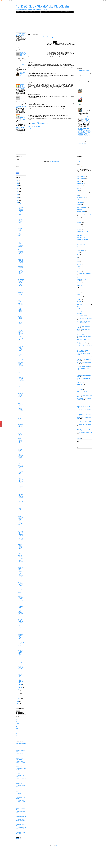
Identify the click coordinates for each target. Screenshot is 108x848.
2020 (18, 188)
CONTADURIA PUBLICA (81, 211)
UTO (46, 11)
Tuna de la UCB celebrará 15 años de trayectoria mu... (20, 368)
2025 (18, 180)
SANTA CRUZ (79, 301)
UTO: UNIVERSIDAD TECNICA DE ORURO (84, 432)
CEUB (78, 193)
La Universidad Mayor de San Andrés (21, 476)
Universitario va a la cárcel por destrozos (21, 667)
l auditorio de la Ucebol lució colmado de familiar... (20, 276)
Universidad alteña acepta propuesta (20, 597)
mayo (19, 693)
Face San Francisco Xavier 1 (82, 159)
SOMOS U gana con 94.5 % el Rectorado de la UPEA (23, 97)
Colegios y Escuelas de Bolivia (84, 97)
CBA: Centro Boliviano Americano (82, 192)
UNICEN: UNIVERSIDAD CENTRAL (83, 366)
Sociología (78, 308)
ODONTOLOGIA (79, 285)
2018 (18, 191)
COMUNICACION (80, 202)
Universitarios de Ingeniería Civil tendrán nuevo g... (20, 225)
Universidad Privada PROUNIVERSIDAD (19, 759)
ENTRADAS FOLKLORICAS (82, 237)
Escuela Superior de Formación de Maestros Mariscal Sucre (83, 244)
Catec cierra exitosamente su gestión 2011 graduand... (20, 327)
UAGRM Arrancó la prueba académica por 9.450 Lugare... (21, 440)
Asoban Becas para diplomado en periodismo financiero (20, 528)
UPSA (17, 737)
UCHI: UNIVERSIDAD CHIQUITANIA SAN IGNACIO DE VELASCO (84, 351)
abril (19, 695)
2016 (18, 194)
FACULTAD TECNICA (80, 250)
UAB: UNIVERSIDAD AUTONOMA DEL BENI (84, 318)
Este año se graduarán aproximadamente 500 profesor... (20, 321)
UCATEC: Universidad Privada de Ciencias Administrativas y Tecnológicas (84, 343)
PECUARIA (78, 292)
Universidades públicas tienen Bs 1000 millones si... (20, 612)
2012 (18, 200)
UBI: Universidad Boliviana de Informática (84, 336)
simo (77, 306)
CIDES (78, 195)
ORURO (78, 290)
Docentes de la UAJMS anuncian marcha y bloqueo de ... (20, 414)
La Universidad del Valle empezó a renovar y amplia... (20, 569)
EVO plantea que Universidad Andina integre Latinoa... (20, 420)
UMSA (54, 11)
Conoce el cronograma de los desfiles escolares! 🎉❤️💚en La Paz (86, 99)
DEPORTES (79, 219)
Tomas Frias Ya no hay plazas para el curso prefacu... (20, 213)
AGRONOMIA (79, 181)
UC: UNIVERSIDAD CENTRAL (82, 339)
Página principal (79, 443)
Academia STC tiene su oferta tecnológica (20, 560)
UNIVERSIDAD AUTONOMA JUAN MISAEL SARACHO (21, 820)
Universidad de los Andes (20, 764)
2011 (18, 202)
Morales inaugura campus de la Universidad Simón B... (20, 435)
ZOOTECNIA (79, 438)
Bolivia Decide (79, 161)
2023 (18, 183)
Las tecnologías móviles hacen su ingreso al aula (20, 513)
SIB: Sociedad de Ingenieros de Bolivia (83, 304)
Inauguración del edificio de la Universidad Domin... (21, 593)
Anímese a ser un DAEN (20, 64)
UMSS (50, 11)
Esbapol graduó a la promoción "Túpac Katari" (20, 299)
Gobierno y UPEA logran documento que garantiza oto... (20, 663)
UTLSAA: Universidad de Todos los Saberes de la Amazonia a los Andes (84, 430)
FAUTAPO (78, 252)
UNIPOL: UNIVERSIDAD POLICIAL (83, 373)
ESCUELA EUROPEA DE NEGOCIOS (21, 617)
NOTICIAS (78, 283)
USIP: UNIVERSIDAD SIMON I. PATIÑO (84, 419)
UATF (17, 730)
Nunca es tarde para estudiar (20, 264)
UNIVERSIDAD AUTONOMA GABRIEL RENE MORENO (21, 828)
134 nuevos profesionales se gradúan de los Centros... (20, 430)
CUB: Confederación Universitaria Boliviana (84, 214)
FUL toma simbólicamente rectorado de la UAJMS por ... (20, 337)
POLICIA (78, 294)
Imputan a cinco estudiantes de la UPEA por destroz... (20, 671)
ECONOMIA (79, 227)
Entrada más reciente (33, 157)
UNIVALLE (17, 738)
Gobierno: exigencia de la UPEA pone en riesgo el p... (20, 607)
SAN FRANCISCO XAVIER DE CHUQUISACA (20, 822)
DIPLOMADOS (79, 222)
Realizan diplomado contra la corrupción (20, 505)
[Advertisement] (49, 22)
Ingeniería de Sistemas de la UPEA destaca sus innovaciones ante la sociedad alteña (21, 55)
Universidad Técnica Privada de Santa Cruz (21, 746)
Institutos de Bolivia (82, 143)
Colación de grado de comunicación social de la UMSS (20, 220)
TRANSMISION (79, 313)
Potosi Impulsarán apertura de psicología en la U (20, 353)
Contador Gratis (18, 838)
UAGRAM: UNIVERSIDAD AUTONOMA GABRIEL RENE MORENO (83, 322)
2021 (18, 186)
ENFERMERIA (79, 235)
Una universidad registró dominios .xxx (20, 425)
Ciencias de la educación (81, 197)
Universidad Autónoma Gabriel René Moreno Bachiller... (20, 451)
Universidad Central (19, 766)
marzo (19, 696)
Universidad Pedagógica (81, 387)
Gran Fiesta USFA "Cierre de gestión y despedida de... (20, 359)
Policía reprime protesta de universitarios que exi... (20, 681)
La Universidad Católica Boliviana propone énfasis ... (20, 551)
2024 (18, 182)
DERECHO (78, 220)
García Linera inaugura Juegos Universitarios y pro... (20, 522)
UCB (34, 11)
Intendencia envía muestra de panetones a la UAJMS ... (20, 462)
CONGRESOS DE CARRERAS (82, 207)
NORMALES (79, 282)
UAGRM (22, 11)
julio (19, 690)
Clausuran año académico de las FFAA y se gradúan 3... (21, 395)
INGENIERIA (79, 264)
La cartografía (84, 108)
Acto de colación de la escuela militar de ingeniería (21, 256)
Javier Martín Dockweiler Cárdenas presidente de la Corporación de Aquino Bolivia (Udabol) (21, 74)
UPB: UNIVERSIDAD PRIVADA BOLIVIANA (84, 401)
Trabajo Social (79, 311)
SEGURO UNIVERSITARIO (81, 303)
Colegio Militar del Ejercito (81, 199)
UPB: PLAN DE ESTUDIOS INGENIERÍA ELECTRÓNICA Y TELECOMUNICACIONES (21, 117)
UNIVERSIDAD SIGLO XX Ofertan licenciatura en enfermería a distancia (20, 34)
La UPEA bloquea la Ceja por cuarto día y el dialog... (21, 641)
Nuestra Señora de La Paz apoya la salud (20, 579)
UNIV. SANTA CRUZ (28, 11)
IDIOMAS (78, 261)
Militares (78, 277)
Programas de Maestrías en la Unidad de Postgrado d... (21, 538)
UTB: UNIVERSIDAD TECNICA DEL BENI (84, 421)
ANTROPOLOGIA (80, 183)
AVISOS (78, 188)
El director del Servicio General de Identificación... (20, 343)
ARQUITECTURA (80, 185)
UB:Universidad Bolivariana (81, 334)
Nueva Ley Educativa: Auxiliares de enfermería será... (20, 647)
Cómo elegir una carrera (21, 205)
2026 (18, 179)
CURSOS (78, 217)
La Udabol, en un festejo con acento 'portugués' (21, 467)
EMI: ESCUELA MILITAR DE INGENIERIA (84, 231)
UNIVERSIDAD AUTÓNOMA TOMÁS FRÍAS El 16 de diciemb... (20, 533)
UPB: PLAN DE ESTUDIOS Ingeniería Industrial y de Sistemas (23, 86)
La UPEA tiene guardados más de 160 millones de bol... (20, 636)
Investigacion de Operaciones (83, 70)
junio (19, 692)
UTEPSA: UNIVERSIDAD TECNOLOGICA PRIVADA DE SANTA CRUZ (84, 427)
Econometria (80, 79)
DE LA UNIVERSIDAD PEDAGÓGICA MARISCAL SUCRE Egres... (20, 245)
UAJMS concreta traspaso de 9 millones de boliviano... (20, 251)
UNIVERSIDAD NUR (80, 386)
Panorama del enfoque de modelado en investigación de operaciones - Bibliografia (84, 72)
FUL (77, 257)
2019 (18, 189)
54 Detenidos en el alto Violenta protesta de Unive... (21, 676)
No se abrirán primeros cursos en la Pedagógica (20, 564)
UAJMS (38, 11)
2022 (18, 185)
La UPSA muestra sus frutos (20, 234)
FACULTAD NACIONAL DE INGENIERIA (84, 248)
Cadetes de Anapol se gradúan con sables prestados (20, 491)
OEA (77, 287)
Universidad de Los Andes (81, 380)
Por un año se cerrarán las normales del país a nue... (20, 268)
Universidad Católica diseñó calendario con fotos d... (20, 230)
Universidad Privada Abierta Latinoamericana (21, 779)
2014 (18, 197)
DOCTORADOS (79, 226)
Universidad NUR (19, 793)
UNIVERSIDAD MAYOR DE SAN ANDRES (20, 833)
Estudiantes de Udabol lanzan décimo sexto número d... (20, 309)
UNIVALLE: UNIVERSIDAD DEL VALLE (83, 378)
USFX (42, 11)
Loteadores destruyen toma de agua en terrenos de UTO (20, 485)
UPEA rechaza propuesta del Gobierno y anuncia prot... (20, 652)
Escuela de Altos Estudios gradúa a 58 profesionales (21, 496)
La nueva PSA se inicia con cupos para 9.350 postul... (21, 405)
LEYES (78, 268)
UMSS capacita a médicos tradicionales (20, 313)
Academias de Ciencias (81, 176)
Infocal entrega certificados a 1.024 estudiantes (20, 364)
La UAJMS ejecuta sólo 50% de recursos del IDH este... (20, 574)
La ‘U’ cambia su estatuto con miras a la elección (21, 272)
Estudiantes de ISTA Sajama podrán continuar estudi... (20, 384)
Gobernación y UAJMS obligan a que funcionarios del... (20, 602)
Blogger (57, 845)
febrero (19, 698)
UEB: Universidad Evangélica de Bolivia (84, 356)
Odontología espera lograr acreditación (20, 556)
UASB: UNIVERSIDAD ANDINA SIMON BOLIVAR (40, 123)
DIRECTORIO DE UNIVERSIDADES (67, 11)
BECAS (58, 11)
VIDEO (78, 436)
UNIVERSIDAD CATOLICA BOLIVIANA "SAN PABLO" (20, 801)
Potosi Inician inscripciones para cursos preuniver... (20, 584)
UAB (16, 733)
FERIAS (78, 254)
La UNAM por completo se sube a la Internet (20, 518)
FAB (77, 246)
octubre (19, 685)
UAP (16, 726)
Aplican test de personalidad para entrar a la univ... (20, 305)
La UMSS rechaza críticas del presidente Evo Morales (20, 625)
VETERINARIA (79, 435)
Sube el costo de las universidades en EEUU (20, 621)
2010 (18, 701)
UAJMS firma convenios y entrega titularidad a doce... (20, 332)
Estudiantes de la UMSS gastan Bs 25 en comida (20, 128)
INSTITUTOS (79, 266)
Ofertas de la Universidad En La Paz (20, 542)
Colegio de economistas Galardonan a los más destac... (20, 471)
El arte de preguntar (20, 509)
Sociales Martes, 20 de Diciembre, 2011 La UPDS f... (21, 294)
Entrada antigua (71, 157)
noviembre (20, 684)
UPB (16, 735)
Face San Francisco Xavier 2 (82, 158)
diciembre (20, 203)
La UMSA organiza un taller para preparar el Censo (20, 456)
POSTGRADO (79, 296)
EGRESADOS (79, 229)
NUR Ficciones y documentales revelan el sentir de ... (21, 289)
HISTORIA (78, 259)
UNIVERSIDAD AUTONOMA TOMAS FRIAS (21, 817)
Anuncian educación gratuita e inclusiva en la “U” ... (21, 409)
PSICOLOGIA (79, 299)
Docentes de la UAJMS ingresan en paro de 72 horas (20, 588)
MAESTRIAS (79, 271)
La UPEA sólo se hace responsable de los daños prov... (21, 657)
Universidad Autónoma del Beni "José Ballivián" (20, 814)
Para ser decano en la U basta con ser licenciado (21, 281)
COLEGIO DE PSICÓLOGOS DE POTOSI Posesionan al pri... (21, 379)
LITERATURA (79, 269)
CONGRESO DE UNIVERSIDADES (83, 206)
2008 (18, 704)
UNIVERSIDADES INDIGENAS (82, 391)
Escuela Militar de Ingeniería (21, 743)
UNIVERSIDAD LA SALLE (81, 382)
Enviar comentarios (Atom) (54, 161)
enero (19, 699)
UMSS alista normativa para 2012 (20, 317)
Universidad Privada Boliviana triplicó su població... (20, 546)
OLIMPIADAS (79, 289)
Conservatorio (79, 209)
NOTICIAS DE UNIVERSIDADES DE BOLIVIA (42, 6)
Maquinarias (80, 88)
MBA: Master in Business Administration (84, 273)
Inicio (52, 157)
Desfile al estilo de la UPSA (20, 217)
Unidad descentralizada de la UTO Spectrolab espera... (20, 374)
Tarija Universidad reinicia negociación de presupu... (20, 239)
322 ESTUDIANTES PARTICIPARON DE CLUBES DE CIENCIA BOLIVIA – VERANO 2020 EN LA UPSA (86, 120)
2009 (18, 703)
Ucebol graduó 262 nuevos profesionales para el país (20, 209)
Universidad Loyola (19, 771)
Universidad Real (19, 783)
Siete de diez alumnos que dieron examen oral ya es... (20, 390)
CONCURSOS (79, 204)
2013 (18, 199)
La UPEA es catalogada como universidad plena (20, 500)
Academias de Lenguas (81, 178)
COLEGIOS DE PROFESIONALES (83, 200)
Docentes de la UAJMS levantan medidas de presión (20, 348)
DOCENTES (79, 224)
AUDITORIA (79, 186)
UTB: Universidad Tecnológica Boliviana (84, 424)
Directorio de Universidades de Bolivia (83, 444)
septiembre (20, 687)
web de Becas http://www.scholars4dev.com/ (20, 285)
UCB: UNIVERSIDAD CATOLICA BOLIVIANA (84, 345)
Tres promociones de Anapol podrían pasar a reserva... (21, 399)
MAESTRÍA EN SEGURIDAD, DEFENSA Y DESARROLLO (20, 446)
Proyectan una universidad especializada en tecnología (20, 261)
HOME (18, 11)
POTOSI (78, 297)
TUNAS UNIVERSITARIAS (81, 315)
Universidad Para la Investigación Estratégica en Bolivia (21, 762)
